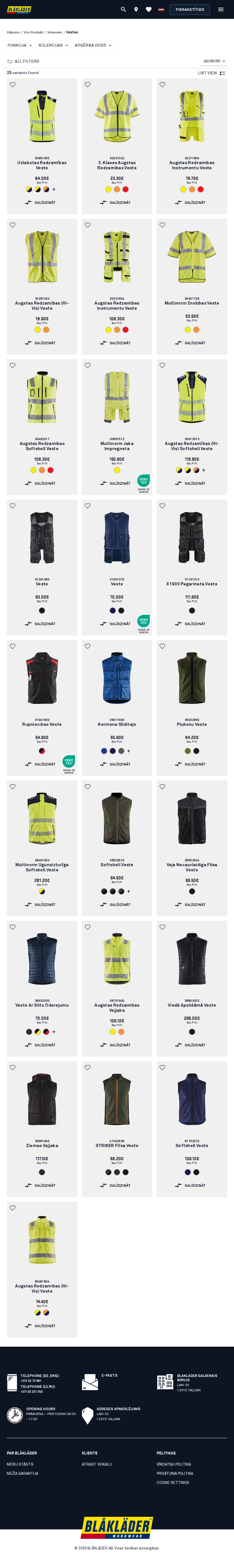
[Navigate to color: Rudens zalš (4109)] (188, 751)
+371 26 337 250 (32, 1391)
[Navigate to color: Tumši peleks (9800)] (42, 1172)
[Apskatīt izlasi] (148, 9)
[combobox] (213, 61)
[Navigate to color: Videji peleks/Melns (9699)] (121, 891)
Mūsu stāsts (20, 1464)
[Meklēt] (123, 9)
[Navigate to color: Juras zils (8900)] (113, 751)
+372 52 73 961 (31, 1380)
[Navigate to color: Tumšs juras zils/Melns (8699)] (113, 891)
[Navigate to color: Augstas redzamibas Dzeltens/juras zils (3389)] (29, 189)
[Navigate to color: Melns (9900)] (42, 610)
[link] (42, 146)
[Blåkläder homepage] (19, 9)
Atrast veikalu (97, 1464)
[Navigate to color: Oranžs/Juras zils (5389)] (46, 189)
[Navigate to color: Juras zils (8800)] (113, 610)
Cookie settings (173, 1483)
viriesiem (54, 32)
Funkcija (17, 45)
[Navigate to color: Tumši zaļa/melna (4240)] (108, 1172)
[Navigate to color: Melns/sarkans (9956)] (42, 751)
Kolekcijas (51, 45)
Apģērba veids (90, 45)
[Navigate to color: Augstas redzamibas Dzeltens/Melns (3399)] (38, 189)
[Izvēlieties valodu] (161, 9)
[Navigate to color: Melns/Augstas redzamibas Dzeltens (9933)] (38, 1032)
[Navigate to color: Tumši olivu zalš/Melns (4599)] (104, 891)
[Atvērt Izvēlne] (221, 9)
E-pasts (110, 1376)
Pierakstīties (190, 10)
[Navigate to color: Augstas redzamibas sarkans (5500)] (125, 189)
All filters (27, 61)
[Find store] (136, 10)
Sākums (13, 32)
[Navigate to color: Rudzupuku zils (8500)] (104, 751)
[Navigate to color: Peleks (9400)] (121, 751)
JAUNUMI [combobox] (211, 61)
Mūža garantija (22, 1474)
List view (207, 73)
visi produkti (33, 32)
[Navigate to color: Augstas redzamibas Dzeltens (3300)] (108, 189)
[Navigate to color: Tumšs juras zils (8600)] (29, 1032)
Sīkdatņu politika (174, 1464)
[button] (13, 84)
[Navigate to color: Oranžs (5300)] (117, 189)
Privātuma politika (175, 1474)
